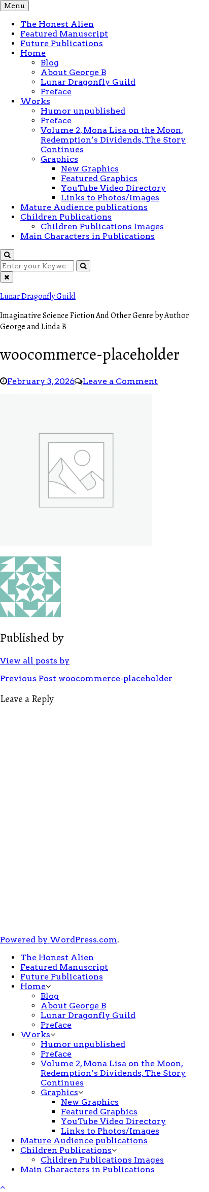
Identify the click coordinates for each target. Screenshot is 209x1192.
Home (33, 53)
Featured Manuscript (64, 34)
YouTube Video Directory (113, 188)
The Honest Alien (57, 24)
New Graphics (90, 168)
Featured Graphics (99, 178)
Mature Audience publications (84, 207)
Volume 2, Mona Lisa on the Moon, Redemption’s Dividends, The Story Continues (113, 139)
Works (35, 101)
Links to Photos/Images (110, 197)
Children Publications (66, 217)
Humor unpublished (83, 111)
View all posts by (34, 660)
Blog (50, 62)
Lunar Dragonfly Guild (88, 82)
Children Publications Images (102, 226)
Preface (56, 91)
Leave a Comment (120, 381)
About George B (73, 72)
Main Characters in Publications (87, 236)
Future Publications (61, 43)
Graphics (59, 159)
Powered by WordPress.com (58, 939)
